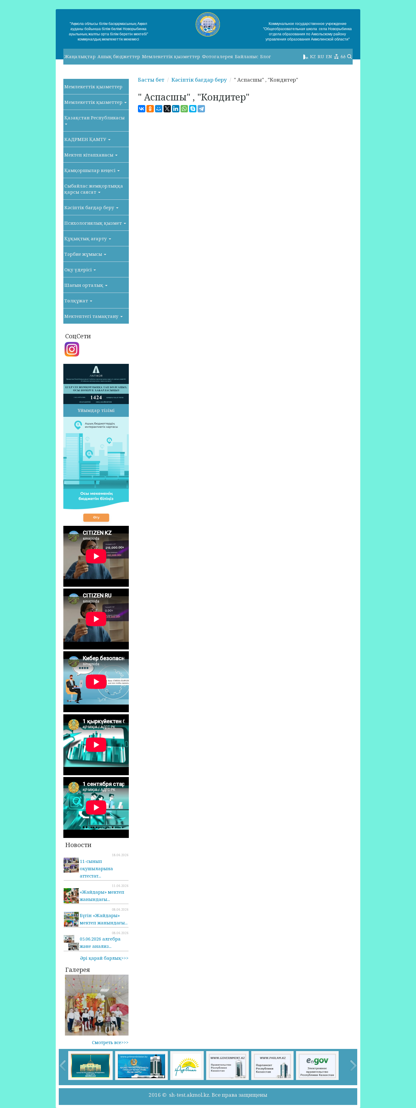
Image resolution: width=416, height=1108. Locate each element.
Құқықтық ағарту (86, 238)
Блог (265, 56)
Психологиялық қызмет (93, 223)
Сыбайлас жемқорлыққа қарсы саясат (93, 189)
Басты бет (151, 79)
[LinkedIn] (175, 108)
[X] (167, 108)
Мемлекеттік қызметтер (171, 56)
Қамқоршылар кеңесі (90, 170)
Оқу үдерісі (78, 269)
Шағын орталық (84, 285)
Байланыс (246, 56)
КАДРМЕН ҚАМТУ (86, 139)
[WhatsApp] (184, 108)
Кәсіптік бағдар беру (89, 207)
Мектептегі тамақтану (92, 316)
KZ (313, 56)
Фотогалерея (217, 56)
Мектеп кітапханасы (89, 155)
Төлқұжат (76, 300)
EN (329, 56)
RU (321, 56)
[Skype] (192, 108)
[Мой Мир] (158, 108)
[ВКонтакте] (141, 108)
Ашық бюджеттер (118, 56)
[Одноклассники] (150, 108)
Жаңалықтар (80, 56)
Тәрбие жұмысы (83, 254)
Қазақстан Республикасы (94, 117)
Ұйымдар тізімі (96, 410)
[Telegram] (201, 108)
